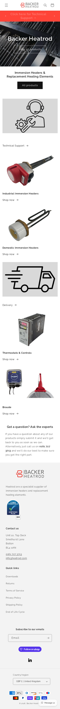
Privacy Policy (13, 597)
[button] (6, 5)
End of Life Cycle (15, 612)
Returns (10, 583)
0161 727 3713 (14, 554)
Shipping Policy (14, 604)
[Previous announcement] (5, 16)
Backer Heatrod (34, 703)
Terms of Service (15, 590)
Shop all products (30, 49)
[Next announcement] (54, 16)
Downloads (12, 576)
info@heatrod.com (16, 558)
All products (30, 85)
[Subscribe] (48, 638)
